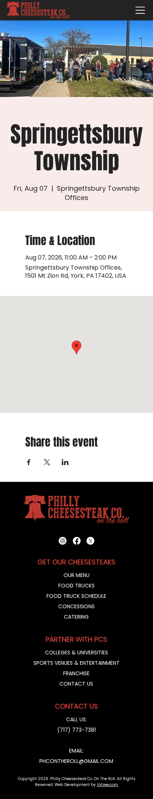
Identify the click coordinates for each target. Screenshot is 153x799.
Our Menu (76, 575)
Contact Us (76, 683)
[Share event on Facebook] (28, 462)
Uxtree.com (107, 784)
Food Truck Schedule (76, 596)
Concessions (76, 606)
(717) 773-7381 (76, 730)
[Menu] (140, 10)
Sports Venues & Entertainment (76, 663)
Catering (76, 617)
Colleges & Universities (76, 652)
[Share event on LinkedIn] (65, 462)
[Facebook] (77, 541)
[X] (90, 541)
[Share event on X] (47, 462)
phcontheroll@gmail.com (76, 761)
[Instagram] (62, 541)
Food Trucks (76, 585)
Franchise (76, 673)
